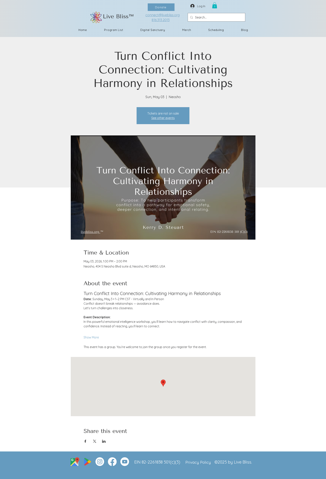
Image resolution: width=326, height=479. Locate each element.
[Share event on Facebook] (85, 441)
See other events (163, 118)
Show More (91, 337)
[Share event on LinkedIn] (104, 441)
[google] (87, 461)
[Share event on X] (94, 441)
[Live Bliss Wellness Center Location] (75, 461)
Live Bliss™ (118, 16)
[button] (214, 5)
